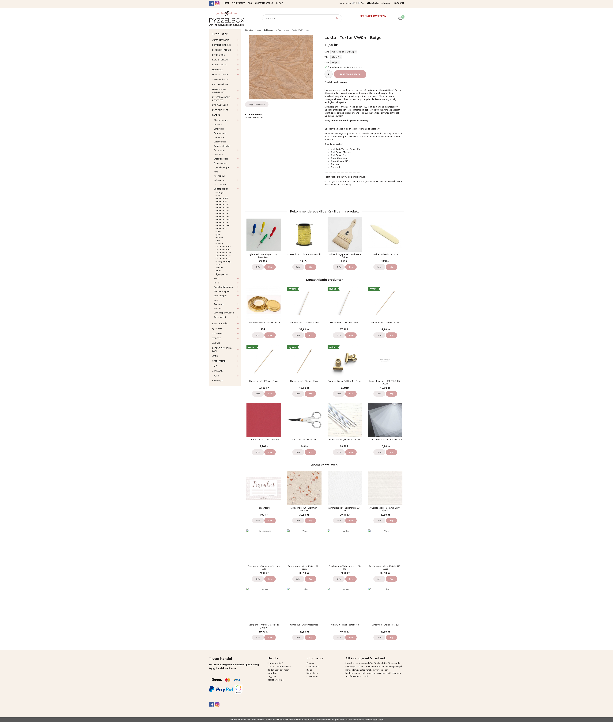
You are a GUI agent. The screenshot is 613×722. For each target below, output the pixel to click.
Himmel (219, 237)
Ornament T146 (223, 255)
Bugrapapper (220, 133)
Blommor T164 (222, 219)
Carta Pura (219, 137)
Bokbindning (219, 64)
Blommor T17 (222, 228)
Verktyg (216, 338)
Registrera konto (276, 679)
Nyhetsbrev (312, 673)
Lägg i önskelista (257, 104)
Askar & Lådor (220, 79)
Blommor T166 (222, 225)
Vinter (218, 270)
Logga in (272, 676)
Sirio (216, 299)
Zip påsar (217, 370)
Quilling (217, 328)
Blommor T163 (222, 216)
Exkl (362, 3)
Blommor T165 (222, 222)
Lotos (218, 240)
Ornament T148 (223, 258)
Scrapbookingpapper (224, 287)
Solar (218, 264)
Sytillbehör (219, 361)
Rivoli (216, 278)
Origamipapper (221, 274)
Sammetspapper (222, 291)
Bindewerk (219, 128)
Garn (215, 356)
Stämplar (217, 333)
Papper (216, 115)
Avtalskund (273, 673)
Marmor (219, 243)
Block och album (221, 49)
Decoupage (219, 150)
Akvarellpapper (221, 120)
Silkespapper (220, 295)
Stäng (380, 719)
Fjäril (218, 234)
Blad (218, 195)
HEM (226, 3)
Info (258, 267)
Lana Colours (220, 184)
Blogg (279, 3)
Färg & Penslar (220, 59)
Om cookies (312, 676)
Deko (218, 231)
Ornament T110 (223, 252)
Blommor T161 (222, 213)
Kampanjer (217, 380)
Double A (218, 154)
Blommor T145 (222, 210)
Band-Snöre (218, 54)
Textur (219, 267)
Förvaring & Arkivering (219, 91)
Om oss (310, 663)
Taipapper (219, 304)
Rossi (216, 282)
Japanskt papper (222, 167)
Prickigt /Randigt (223, 261)
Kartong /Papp (220, 110)
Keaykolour (219, 175)
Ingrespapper (220, 163)
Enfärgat (220, 192)
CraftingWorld (221, 40)
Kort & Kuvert (220, 105)
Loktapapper (221, 188)
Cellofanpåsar (220, 84)
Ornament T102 (223, 246)
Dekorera (217, 69)
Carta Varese (220, 141)
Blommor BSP (222, 198)
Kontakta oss (312, 666)
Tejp (214, 365)
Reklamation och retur (278, 669)
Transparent (220, 317)
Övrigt (216, 343)
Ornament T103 (223, 249)
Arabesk (218, 124)
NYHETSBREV (238, 3)
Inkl (356, 3)
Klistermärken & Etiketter (221, 99)
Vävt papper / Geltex (224, 312)
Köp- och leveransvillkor (279, 666)
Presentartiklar (221, 45)
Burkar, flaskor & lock (222, 350)
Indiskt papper (221, 158)
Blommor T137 (222, 204)
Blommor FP (221, 201)
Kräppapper (219, 180)
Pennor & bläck (220, 323)
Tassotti (218, 308)
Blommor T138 (222, 207)
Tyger (215, 375)
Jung (216, 171)
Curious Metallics (222, 146)
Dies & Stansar (220, 74)
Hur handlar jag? (275, 663)
